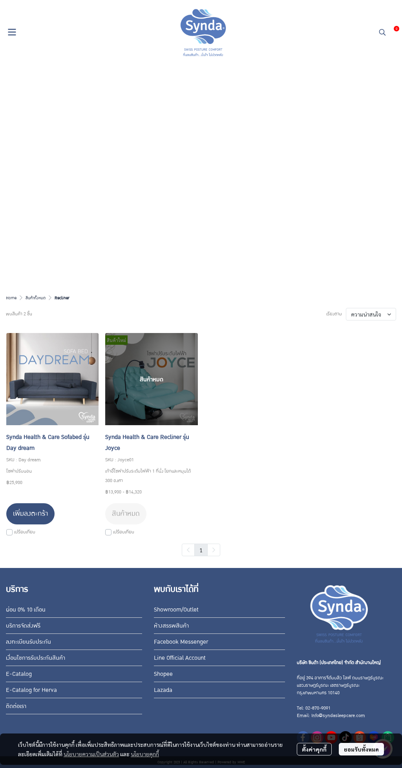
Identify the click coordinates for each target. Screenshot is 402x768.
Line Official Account (180, 657)
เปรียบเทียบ (24, 532)
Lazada (163, 690)
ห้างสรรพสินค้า (171, 625)
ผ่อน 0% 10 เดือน (26, 609)
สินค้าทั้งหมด (36, 298)
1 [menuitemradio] (201, 549)
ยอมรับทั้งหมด (361, 749)
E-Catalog (19, 674)
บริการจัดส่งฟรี (23, 625)
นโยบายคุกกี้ (145, 753)
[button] (382, 32)
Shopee (163, 674)
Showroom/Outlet (176, 609)
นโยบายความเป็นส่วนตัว (91, 753)
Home (11, 298)
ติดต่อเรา (16, 706)
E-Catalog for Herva (31, 690)
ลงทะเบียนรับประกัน (28, 641)
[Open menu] (12, 32)
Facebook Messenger (181, 641)
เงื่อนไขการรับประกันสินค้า (35, 657)
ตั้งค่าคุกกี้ (314, 749)
